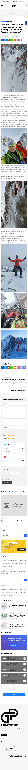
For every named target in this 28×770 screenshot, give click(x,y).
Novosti (3, 518)
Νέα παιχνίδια (22, 563)
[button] (23, 491)
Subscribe (14, 694)
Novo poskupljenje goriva (18, 390)
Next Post (22, 388)
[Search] (26, 6)
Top (25, 560)
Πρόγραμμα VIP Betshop (7, 566)
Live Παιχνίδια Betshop (13, 560)
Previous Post (7, 377)
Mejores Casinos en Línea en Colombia (12, 521)
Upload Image (5, 469)
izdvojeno (4, 560)
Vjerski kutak (17, 613)
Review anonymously (9, 479)
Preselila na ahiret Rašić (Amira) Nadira (13, 379)
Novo (21, 560)
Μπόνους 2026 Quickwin (11, 563)
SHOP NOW (14, 645)
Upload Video (5, 472)
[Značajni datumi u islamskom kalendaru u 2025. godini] (4, 616)
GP (24, 767)
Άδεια (3, 563)
